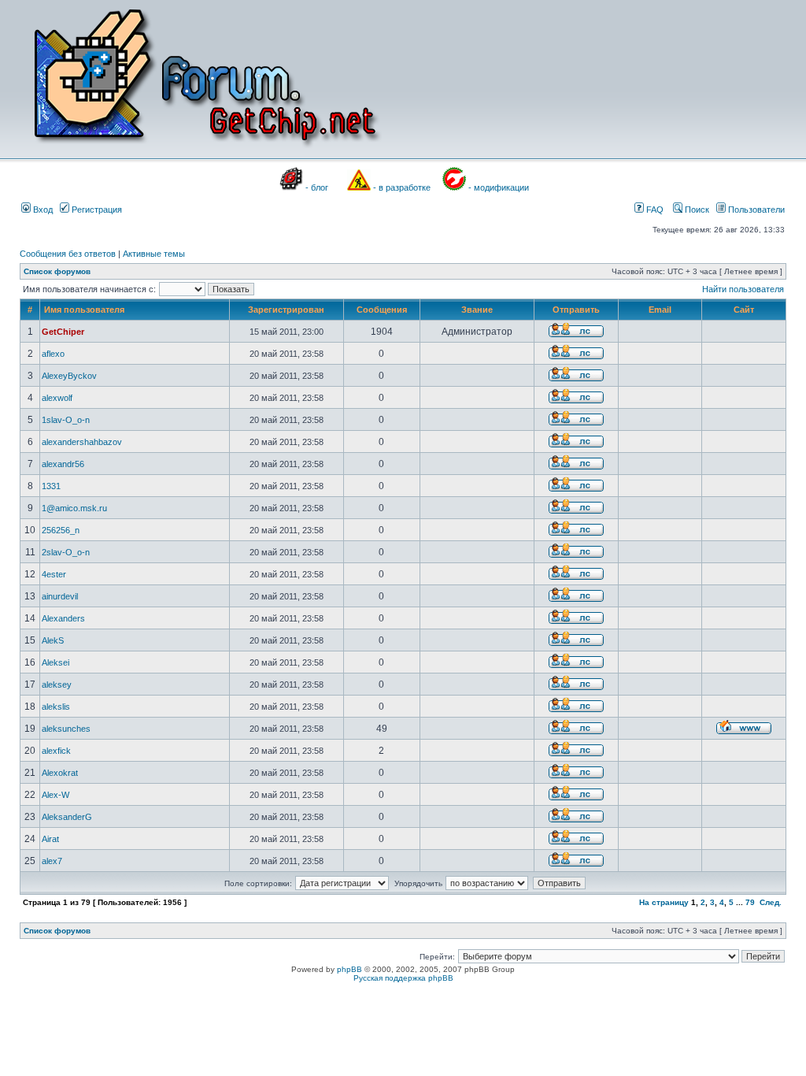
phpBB (349, 969)
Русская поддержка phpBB (403, 978)
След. (771, 902)
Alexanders (63, 618)
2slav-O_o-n (66, 552)
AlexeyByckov (69, 375)
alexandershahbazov (82, 442)
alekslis (56, 706)
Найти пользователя (743, 289)
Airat (50, 839)
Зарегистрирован (286, 309)
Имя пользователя (84, 309)
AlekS (53, 640)
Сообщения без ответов (68, 253)
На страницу (664, 902)
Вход (42, 209)
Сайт (744, 309)
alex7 (52, 861)
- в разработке (402, 187)
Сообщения (382, 309)
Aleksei (55, 662)
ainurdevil (60, 596)
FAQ (654, 209)
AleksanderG (67, 817)
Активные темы (154, 253)
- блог (316, 187)
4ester (54, 574)
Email (660, 309)
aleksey (57, 684)
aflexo (53, 353)
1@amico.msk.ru (74, 508)
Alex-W (55, 795)
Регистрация (95, 209)
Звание (477, 309)
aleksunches (66, 728)
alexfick (56, 750)
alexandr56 (63, 464)
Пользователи (755, 209)
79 (750, 902)
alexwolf (57, 398)
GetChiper (63, 331)
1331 (51, 486)
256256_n (60, 530)
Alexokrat (60, 772)
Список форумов (57, 271)
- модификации (498, 187)
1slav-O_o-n (66, 420)
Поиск (695, 209)
